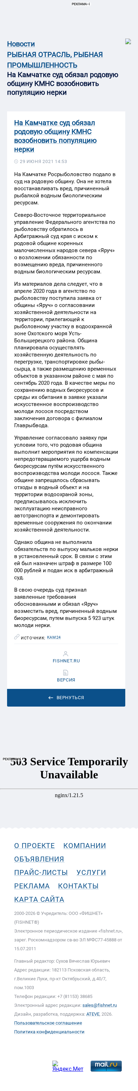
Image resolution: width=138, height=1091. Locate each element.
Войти (123, 37)
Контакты (78, 886)
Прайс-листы (41, 872)
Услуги (91, 872)
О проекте (34, 845)
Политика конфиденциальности (49, 1031)
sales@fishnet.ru (99, 1005)
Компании (84, 845)
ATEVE (92, 1014)
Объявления (39, 859)
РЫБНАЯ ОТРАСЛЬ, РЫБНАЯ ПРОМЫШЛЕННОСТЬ (55, 59)
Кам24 (54, 637)
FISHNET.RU (66, 661)
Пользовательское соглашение (48, 1023)
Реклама (32, 886)
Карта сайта (39, 899)
